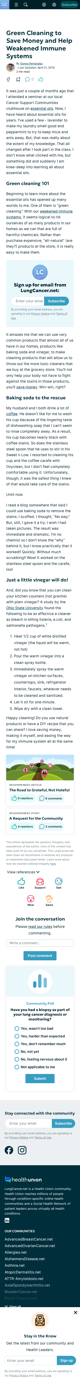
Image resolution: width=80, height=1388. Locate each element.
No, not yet (30, 1052)
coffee (11, 414)
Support (38, 883)
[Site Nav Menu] (16, 4)
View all (15, 1306)
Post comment (40, 956)
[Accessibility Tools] (44, 4)
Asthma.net (15, 1265)
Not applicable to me (38, 1067)
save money (26, 387)
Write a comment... (25, 943)
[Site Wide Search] (25, 4)
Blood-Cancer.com (21, 1298)
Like (19, 883)
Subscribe (69, 5)
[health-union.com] (23, 1180)
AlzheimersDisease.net (25, 1259)
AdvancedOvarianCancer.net (30, 1246)
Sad (56, 883)
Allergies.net (16, 1252)
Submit (40, 1078)
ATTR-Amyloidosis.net (24, 1279)
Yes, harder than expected (43, 1036)
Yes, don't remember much (43, 1044)
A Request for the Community (36, 818)
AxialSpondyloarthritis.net (27, 1285)
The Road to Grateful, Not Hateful (39, 790)
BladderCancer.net (21, 1292)
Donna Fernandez (31, 63)
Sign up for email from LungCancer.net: (40, 287)
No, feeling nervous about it (44, 1059)
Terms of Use (43, 1375)
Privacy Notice (19, 1375)
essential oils (41, 108)
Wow (28, 900)
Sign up (66, 1360)
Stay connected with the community (40, 1113)
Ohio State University (24, 608)
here (53, 863)
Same (47, 900)
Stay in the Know (40, 1336)
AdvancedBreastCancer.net (29, 1239)
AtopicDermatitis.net (23, 1272)
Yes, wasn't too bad (37, 1028)
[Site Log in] (54, 4)
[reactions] (41, 79)
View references (21, 872)
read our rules (40, 926)
